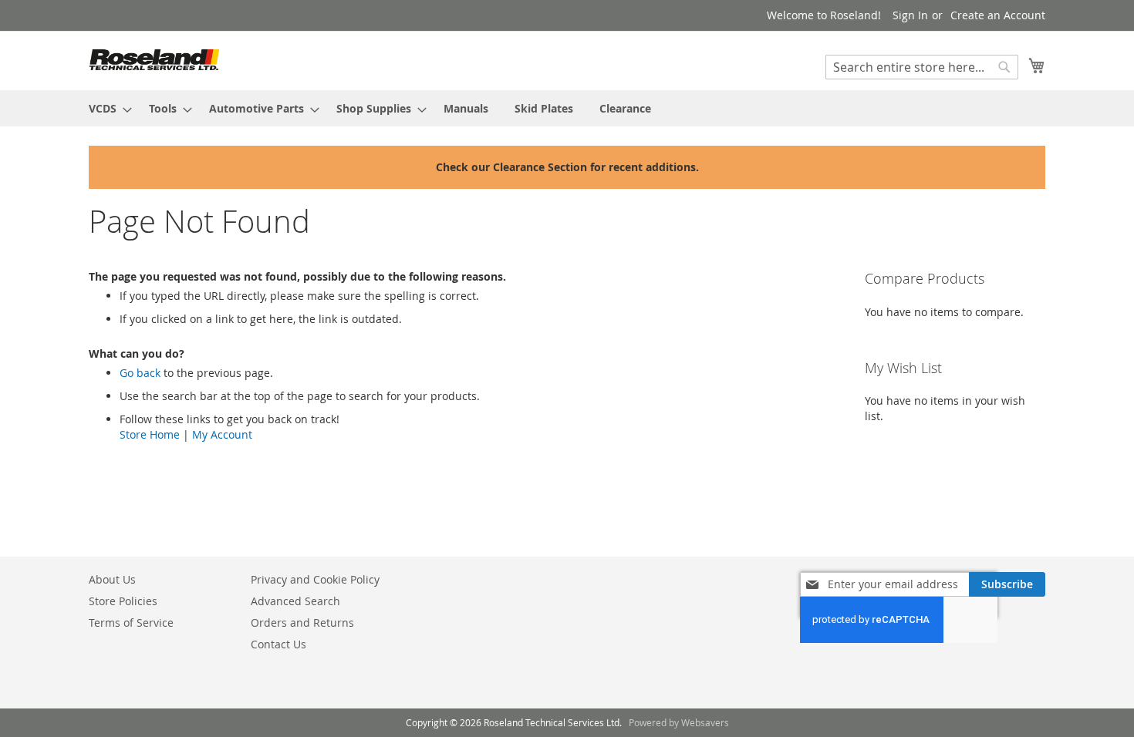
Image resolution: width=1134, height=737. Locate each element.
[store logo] (154, 60)
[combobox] (921, 67)
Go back (140, 372)
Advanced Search (295, 601)
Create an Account (997, 15)
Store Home (150, 434)
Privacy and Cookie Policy (315, 579)
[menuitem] (105, 108)
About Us (112, 579)
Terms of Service (131, 622)
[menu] (567, 108)
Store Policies (123, 601)
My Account (222, 434)
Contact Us (278, 644)
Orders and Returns (302, 622)
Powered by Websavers (679, 722)
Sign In (910, 15)
